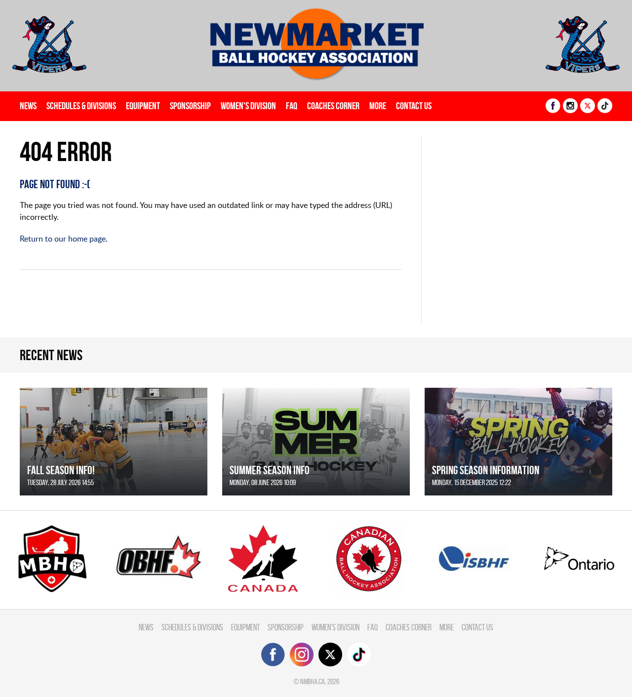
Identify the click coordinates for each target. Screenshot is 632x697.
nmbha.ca (312, 681)
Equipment (143, 105)
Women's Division (248, 105)
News (28, 105)
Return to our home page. (64, 238)
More (377, 105)
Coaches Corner (333, 105)
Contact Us (414, 105)
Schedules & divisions (81, 105)
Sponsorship (190, 105)
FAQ (291, 105)
